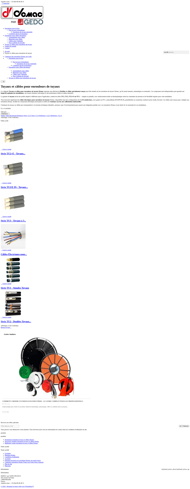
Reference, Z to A (56, 115)
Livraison (8, 453)
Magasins (8, 466)
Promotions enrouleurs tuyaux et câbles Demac (19, 440)
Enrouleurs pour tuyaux (12, 28)
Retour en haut (6, 327)
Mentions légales (10, 455)
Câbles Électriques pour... (14, 254)
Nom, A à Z (27, 115)
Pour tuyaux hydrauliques (17, 30)
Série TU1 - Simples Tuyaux (15, 288)
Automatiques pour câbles (17, 37)
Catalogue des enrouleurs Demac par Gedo (18, 56)
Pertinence (5, 113)
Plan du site (8, 464)
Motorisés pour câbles (15, 39)
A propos (7, 459)
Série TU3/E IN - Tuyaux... (14, 187)
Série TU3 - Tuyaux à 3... (13, 220)
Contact (7, 48)
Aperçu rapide (6, 149)
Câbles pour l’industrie (16, 41)
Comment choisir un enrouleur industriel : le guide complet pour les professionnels (42, 401)
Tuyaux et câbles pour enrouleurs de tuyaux (18, 44)
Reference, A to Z (45, 115)
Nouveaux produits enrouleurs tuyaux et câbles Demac (22, 441)
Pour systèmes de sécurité (17, 43)
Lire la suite (5, 411)
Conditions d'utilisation (12, 457)
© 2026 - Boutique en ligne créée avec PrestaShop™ (17, 486)
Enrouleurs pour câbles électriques (15, 35)
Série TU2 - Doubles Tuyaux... (16, 321)
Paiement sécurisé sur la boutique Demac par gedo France (23, 460)
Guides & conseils (10, 46)
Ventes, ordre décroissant (9, 115)
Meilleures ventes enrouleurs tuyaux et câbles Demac (21, 443)
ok (3, 81)
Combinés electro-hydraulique (18, 34)
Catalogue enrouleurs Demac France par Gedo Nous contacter (24, 462)
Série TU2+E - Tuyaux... (13, 153)
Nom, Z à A (35, 115)
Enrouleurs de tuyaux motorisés (22, 32)
